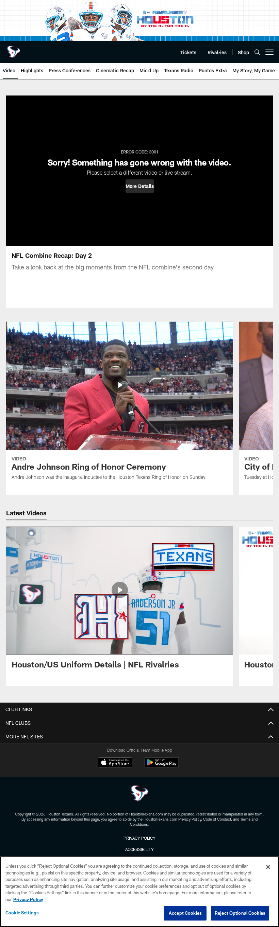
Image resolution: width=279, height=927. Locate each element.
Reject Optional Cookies (240, 913)
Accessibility (139, 849)
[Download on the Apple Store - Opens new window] (115, 763)
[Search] (257, 52)
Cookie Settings (22, 912)
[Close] (268, 866)
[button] (140, 186)
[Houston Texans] (139, 794)
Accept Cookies (185, 913)
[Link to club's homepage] (13, 49)
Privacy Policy (139, 838)
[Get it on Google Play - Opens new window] (161, 765)
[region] (139, 891)
